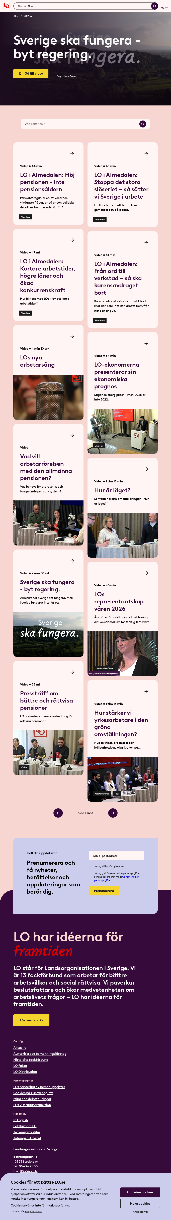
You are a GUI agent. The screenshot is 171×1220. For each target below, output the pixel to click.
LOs (123, 876)
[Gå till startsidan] (6, 6)
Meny (164, 8)
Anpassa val (140, 1211)
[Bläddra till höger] (113, 813)
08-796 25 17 (28, 1171)
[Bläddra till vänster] (58, 813)
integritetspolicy (33, 1211)
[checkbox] (90, 866)
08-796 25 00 (28, 1166)
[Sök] (154, 6)
